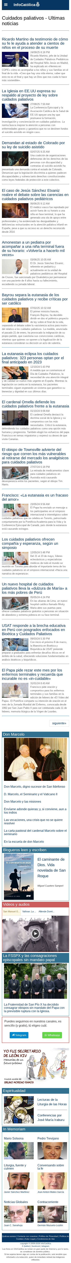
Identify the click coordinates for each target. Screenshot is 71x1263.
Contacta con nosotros (27, 1236)
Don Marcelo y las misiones (22, 801)
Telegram (20, 1035)
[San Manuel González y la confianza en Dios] (35, 934)
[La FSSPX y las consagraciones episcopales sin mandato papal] (35, 980)
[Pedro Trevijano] (52, 1150)
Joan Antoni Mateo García (50, 1192)
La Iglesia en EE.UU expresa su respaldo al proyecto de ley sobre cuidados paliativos (30, 95)
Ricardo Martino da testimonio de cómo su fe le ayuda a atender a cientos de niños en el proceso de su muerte (35, 43)
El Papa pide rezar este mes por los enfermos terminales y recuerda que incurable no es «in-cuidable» (32, 674)
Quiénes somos (9, 1236)
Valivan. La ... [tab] (29, 911)
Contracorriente (47, 1202)
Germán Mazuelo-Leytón (50, 1225)
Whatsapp (53, 1035)
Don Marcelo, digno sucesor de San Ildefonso (34, 786)
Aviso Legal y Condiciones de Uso (40, 1239)
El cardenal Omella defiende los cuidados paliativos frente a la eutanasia (35, 404)
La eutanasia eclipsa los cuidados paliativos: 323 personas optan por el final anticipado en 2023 (33, 358)
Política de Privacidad (48, 1236)
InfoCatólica (24, 5)
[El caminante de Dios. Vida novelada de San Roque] (19, 876)
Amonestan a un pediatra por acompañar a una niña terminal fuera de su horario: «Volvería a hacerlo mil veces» (33, 248)
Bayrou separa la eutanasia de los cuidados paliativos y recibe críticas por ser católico (35, 299)
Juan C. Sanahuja (13, 1225)
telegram (45, 1246)
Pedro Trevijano (48, 1138)
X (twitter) (26, 1246)
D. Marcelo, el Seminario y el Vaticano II (30, 794)
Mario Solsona (13, 1138)
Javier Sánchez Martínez (16, 1192)
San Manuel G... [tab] (11, 911)
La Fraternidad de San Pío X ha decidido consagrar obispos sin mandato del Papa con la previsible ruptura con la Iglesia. (34, 1008)
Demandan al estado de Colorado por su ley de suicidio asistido (33, 145)
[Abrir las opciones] (6, 5)
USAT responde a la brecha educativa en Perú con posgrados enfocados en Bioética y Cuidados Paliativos (34, 629)
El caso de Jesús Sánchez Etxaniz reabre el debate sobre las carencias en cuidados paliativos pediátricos (35, 194)
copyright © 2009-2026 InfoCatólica (35, 1243)
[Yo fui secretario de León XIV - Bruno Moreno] (35, 1066)
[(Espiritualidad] (19, 1108)
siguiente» (59, 723)
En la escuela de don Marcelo (24, 841)
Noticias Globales (16, 1202)
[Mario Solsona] (19, 1150)
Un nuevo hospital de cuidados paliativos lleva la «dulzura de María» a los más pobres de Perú (34, 588)
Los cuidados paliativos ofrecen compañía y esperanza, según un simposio (30, 543)
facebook (36, 1246)
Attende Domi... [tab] (46, 911)
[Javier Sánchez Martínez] (19, 1180)
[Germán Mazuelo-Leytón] (52, 1214)
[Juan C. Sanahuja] (19, 1214)
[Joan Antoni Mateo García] (52, 1180)
